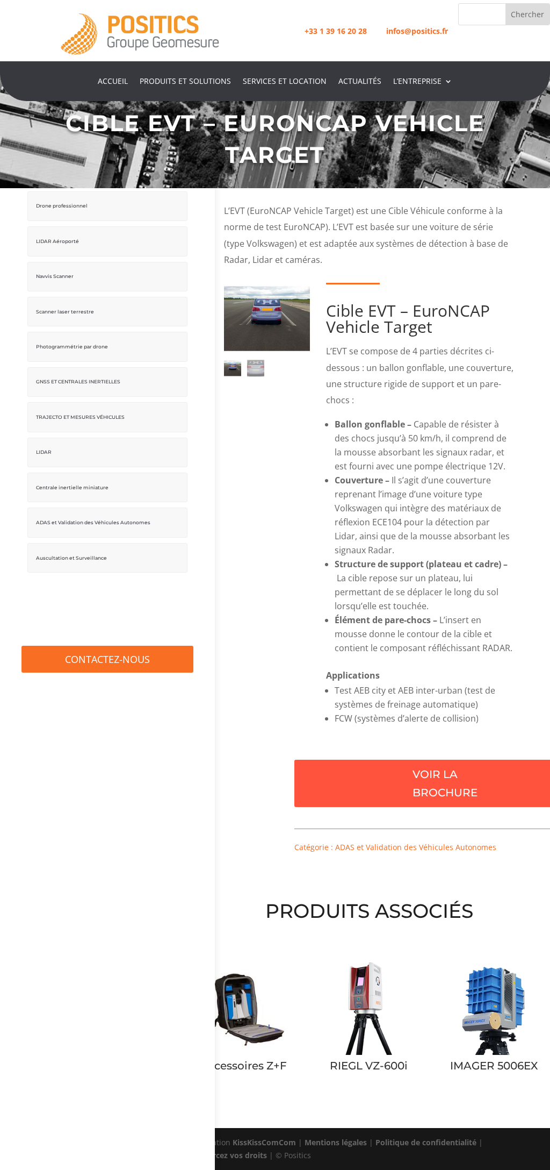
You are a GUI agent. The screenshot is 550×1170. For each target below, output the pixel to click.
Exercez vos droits (233, 1155)
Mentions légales (336, 1142)
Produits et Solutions (185, 81)
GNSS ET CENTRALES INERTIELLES (78, 381)
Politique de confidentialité (425, 1142)
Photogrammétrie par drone (72, 346)
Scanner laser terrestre (65, 312)
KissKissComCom (264, 1142)
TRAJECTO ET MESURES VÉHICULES (80, 417)
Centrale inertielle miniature (72, 487)
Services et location (285, 81)
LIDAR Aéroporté (57, 241)
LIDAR (44, 452)
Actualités (359, 81)
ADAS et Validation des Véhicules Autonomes (93, 522)
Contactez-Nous (107, 659)
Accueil (113, 81)
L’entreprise (417, 81)
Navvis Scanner (55, 276)
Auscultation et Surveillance (71, 558)
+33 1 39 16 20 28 (336, 31)
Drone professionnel (62, 206)
